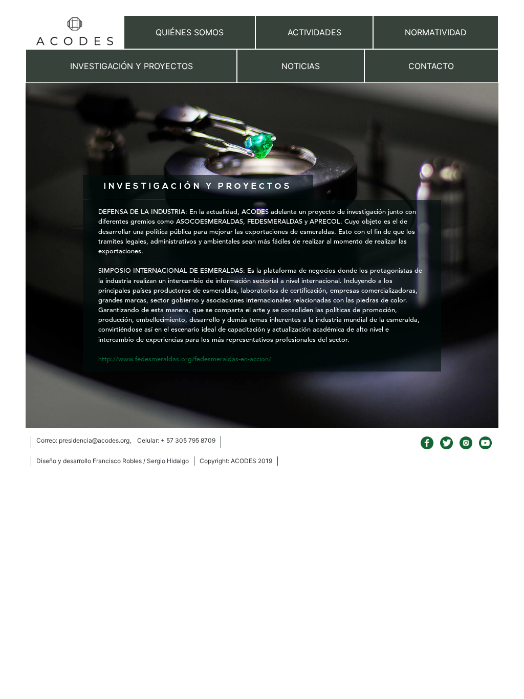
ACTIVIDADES (314, 32)
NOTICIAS (300, 66)
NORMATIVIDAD (436, 32)
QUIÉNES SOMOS (190, 32)
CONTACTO (431, 66)
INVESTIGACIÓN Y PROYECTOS (131, 66)
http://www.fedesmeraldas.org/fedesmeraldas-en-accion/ (184, 359)
